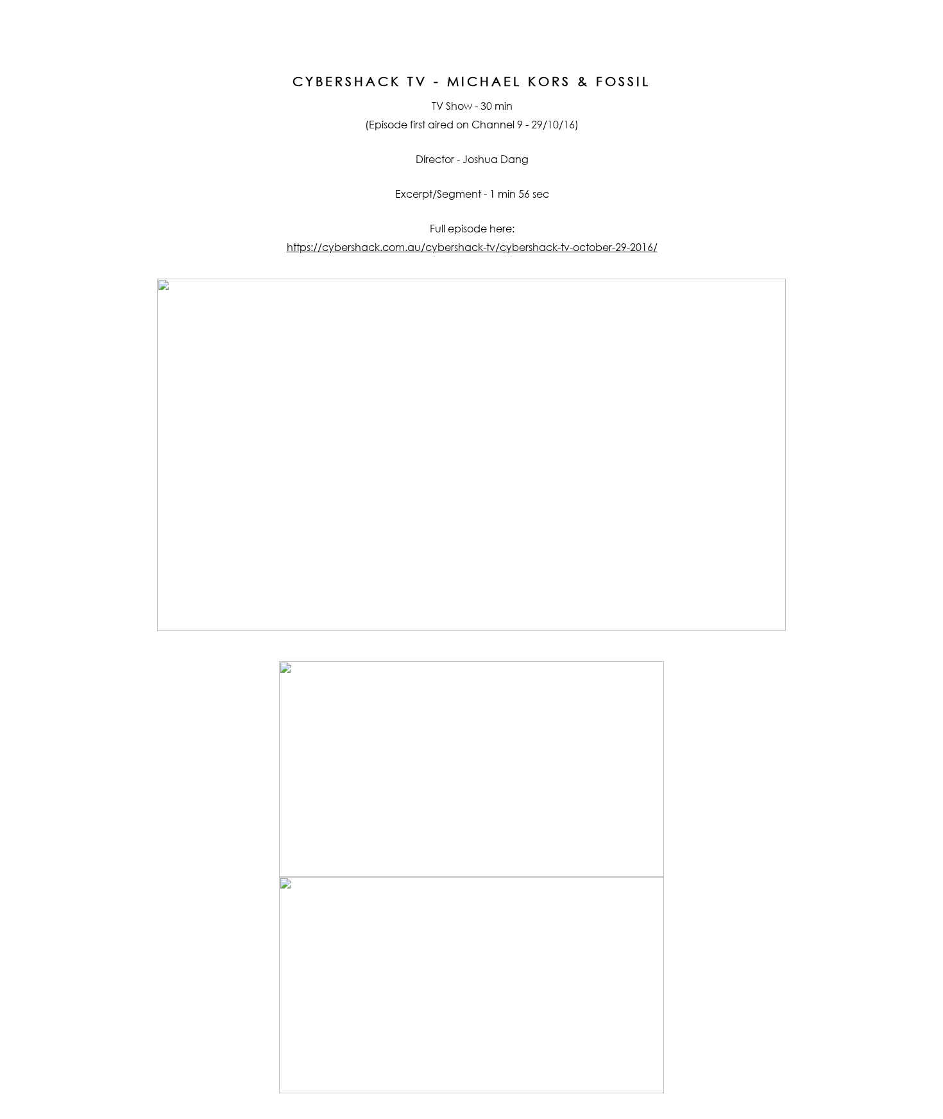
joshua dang (471, 20)
